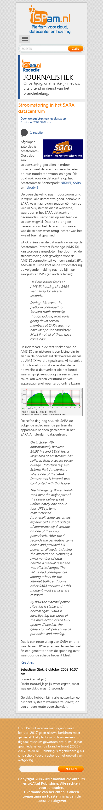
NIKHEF (66, 182)
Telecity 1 (32, 187)
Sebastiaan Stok (32, 669)
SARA (77, 182)
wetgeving (25, 760)
